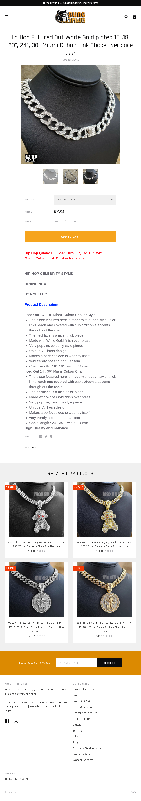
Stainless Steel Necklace (87, 748)
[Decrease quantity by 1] (56, 221)
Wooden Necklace (83, 760)
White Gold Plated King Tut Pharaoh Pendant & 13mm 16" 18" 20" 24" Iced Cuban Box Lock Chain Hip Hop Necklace (36, 627)
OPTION (30, 199)
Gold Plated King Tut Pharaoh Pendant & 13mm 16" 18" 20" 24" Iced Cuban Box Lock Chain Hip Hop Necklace (104, 627)
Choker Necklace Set (85, 713)
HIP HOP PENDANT (83, 719)
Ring (75, 742)
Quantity (31, 221)
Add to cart (70, 236)
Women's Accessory (84, 754)
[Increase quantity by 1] (75, 221)
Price (29, 211)
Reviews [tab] (31, 447)
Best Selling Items (83, 690)
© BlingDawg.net (13, 792)
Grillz (75, 737)
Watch (76, 695)
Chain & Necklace (83, 707)
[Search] (126, 16)
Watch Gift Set (81, 701)
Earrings (77, 731)
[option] (70, 114)
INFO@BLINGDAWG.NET (17, 779)
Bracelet (77, 725)
